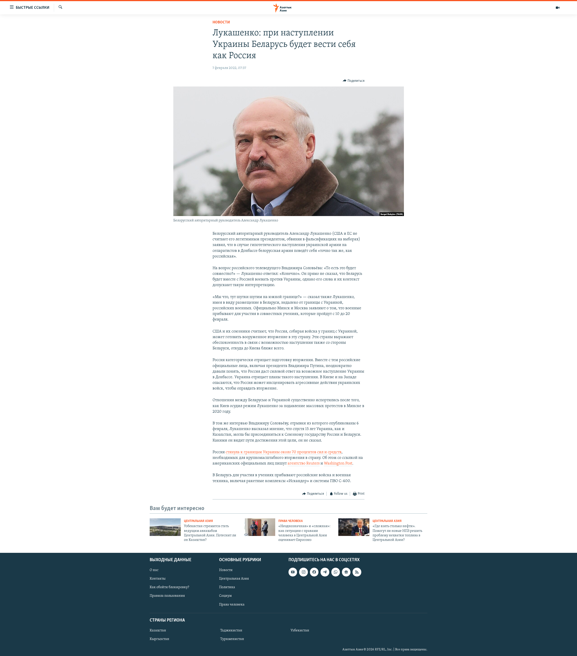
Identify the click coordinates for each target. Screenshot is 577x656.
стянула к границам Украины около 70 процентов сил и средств (283, 452)
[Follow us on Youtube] (292, 572)
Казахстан (158, 630)
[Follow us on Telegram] (325, 572)
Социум (225, 596)
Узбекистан (300, 630)
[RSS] (357, 572)
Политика (227, 587)
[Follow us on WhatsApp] (335, 572)
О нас (154, 570)
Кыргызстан (159, 639)
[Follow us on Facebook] (314, 572)
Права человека (290, 521)
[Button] (353, 81)
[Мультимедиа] (557, 8)
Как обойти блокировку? (169, 587)
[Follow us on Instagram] (303, 572)
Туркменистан (232, 639)
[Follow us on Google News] (346, 572)
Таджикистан (231, 630)
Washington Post (338, 464)
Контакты (157, 579)
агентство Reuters (304, 464)
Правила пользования (167, 596)
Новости (221, 22)
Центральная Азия (198, 521)
